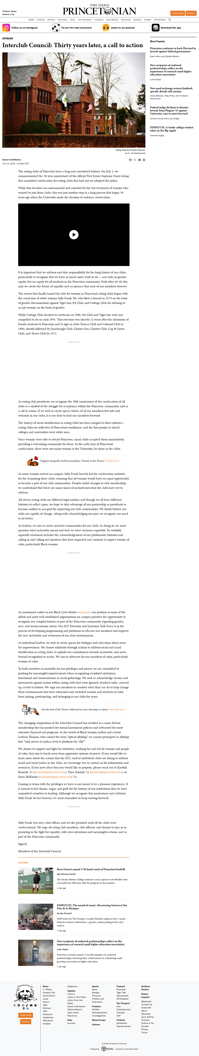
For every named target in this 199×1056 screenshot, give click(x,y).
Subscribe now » (117, 709)
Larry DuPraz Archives (147, 1018)
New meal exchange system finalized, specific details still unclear (171, 89)
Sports (95, 986)
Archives (126, 19)
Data (69, 1019)
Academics (48, 1017)
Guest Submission (76, 1006)
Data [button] (72, 19)
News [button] (31, 19)
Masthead (146, 1001)
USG (45, 1011)
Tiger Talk (121, 992)
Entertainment (124, 1009)
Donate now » (113, 461)
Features (96, 1006)
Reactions (72, 1015)
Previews (96, 995)
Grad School (49, 995)
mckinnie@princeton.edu (55, 776)
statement (84, 612)
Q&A (45, 1004)
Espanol (145, 997)
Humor (147, 19)
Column (71, 993)
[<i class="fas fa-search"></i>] (169, 19)
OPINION (7, 38)
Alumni (46, 1001)
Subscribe (178, 13)
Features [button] (62, 19)
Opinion (71, 990)
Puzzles (137, 19)
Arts (118, 1006)
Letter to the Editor (76, 997)
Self (118, 1015)
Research (47, 1014)
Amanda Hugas (157, 135)
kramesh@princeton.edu (50, 772)
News (46, 986)
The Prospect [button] (85, 19)
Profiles (95, 1009)
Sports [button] (51, 19)
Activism (47, 1008)
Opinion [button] (41, 19)
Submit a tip (8, 14)
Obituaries (48, 1020)
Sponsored (160, 19)
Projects (121, 1019)
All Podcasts (122, 998)
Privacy (144, 1029)
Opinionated (122, 995)
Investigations (99, 1015)
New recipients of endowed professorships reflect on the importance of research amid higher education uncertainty (171, 69)
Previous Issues (9, 11)
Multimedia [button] (112, 19)
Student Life (49, 992)
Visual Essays (99, 1019)
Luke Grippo (155, 79)
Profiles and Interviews (98, 1000)
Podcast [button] (99, 19)
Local (45, 998)
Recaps (95, 992)
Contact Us (146, 1004)
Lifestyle (121, 1012)
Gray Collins (155, 56)
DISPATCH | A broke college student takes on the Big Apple (171, 128)
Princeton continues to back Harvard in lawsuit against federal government (173, 49)
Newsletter (122, 1023)
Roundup (121, 989)
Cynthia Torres (156, 118)
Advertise (145, 1013)
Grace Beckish (156, 95)
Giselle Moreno (172, 56)
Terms (144, 1032)
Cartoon (96, 1024)
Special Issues (124, 1026)
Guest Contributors (11, 159)
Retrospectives (99, 1012)
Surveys (71, 1023)
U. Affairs (47, 989)
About (144, 1010)
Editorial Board (74, 1009)
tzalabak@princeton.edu (106, 772)
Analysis (47, 1023)
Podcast (121, 986)
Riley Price (169, 95)
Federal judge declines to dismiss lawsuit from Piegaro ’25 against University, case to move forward (169, 110)
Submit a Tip (147, 1023)
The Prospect (123, 1003)
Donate (191, 13)
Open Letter (73, 1012)
